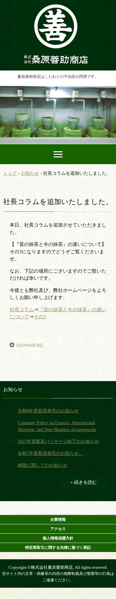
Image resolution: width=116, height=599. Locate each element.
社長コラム (22, 309)
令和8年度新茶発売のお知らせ (48, 410)
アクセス (58, 529)
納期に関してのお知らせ (42, 465)
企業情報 (58, 519)
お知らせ (13, 389)
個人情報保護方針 (58, 538)
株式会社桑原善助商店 (58, 7)
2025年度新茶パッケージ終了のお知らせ (58, 441)
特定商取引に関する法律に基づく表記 (58, 547)
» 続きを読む (84, 482)
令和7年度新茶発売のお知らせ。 (50, 453)
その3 (40, 316)
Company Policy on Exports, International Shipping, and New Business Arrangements (57, 426)
